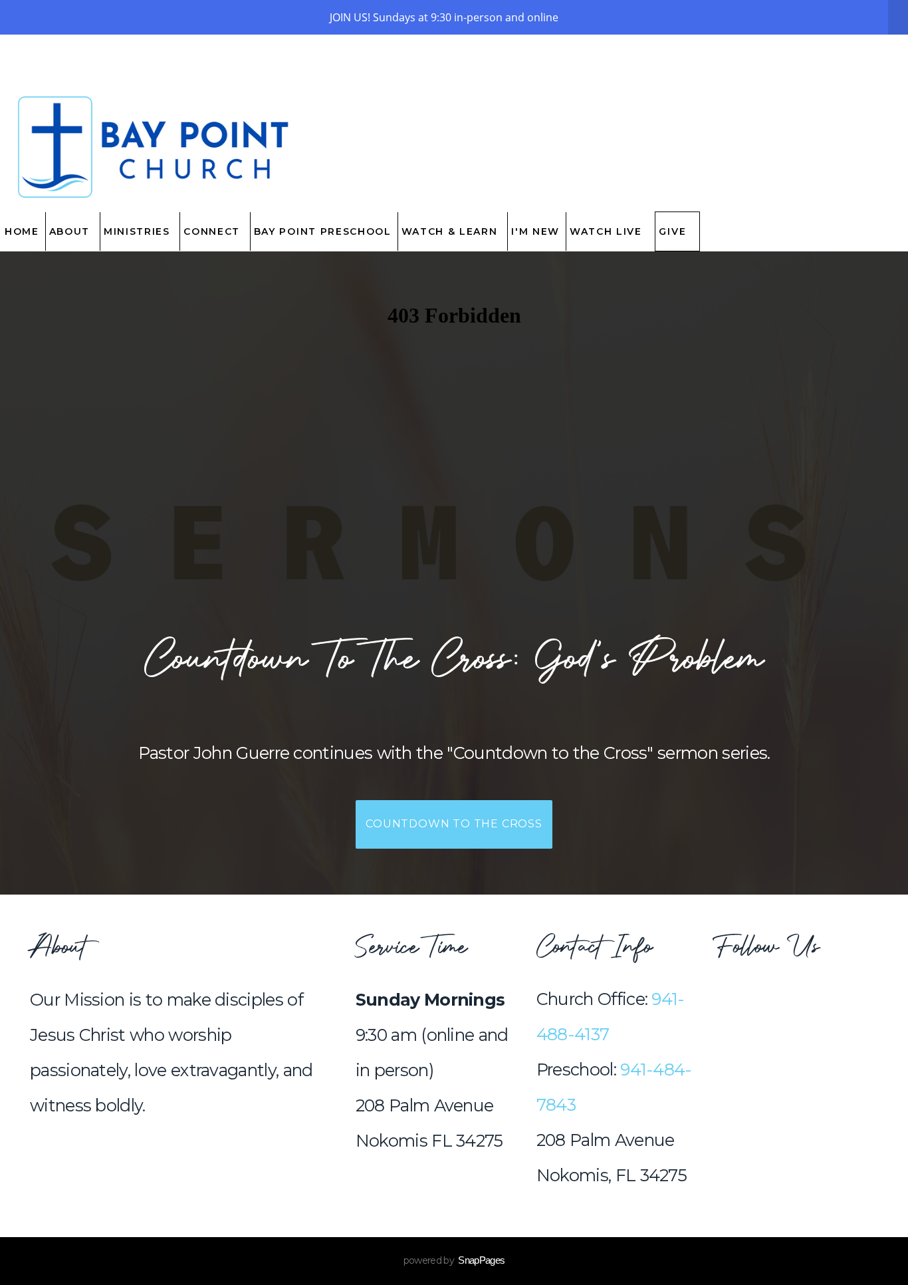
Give (672, 231)
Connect (213, 231)
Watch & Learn (451, 231)
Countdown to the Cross (454, 823)
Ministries (138, 231)
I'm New (535, 231)
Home (22, 231)
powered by (454, 1260)
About (71, 231)
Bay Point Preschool (323, 231)
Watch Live (607, 231)
